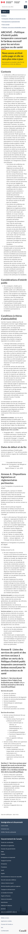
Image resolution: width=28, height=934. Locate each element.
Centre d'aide (4, 825)
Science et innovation (6, 899)
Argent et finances (5, 896)
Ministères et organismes (7, 845)
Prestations (4, 867)
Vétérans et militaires (6, 905)
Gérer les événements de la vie (9, 912)
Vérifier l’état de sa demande (8, 832)
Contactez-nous (5, 829)
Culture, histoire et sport (7, 883)
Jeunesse (3, 909)
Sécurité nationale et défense (8, 880)
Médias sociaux (5, 918)
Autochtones (4, 902)
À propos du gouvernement (8, 849)
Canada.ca (3, 16)
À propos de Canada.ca (7, 924)
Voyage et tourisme (6, 860)
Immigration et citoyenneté (8, 857)
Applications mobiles (6, 921)
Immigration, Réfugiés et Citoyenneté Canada (14, 18)
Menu (6, 12)
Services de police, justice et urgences (10, 886)
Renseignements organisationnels (11, 21)
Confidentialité (5, 930)
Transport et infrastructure (8, 889)
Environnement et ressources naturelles (11, 876)
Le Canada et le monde (7, 892)
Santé (2, 870)
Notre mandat (5, 24)
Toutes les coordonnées (7, 842)
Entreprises (4, 864)
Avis (2, 927)
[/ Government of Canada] (10, 2)
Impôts (3, 873)
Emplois (3, 854)
